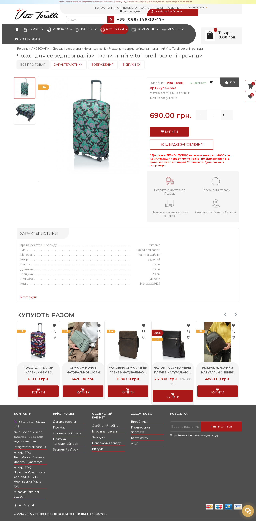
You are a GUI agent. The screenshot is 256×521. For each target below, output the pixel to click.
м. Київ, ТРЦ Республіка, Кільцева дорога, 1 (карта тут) (29, 457)
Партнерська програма (140, 430)
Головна (22, 48)
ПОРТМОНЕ (146, 29)
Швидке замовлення (183, 144)
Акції (134, 444)
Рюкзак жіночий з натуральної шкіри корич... (182, 372)
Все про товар (32, 64)
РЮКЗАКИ (60, 29)
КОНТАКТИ (147, 7)
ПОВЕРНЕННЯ (175, 7)
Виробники (139, 421)
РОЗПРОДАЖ (29, 39)
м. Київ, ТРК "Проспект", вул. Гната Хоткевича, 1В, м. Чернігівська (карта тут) (29, 477)
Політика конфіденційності (65, 441)
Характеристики (68, 64)
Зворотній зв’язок (65, 449)
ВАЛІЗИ (87, 29)
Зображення (103, 64)
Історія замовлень (105, 431)
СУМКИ (34, 29)
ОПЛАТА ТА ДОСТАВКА (122, 7)
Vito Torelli (175, 83)
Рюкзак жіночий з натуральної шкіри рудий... (227, 372)
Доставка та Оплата (67, 433)
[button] (235, 314)
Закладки (99, 437)
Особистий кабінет (167, 11)
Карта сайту (139, 438)
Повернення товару (106, 443)
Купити (171, 132)
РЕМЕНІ (174, 29)
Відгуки (97, 449)
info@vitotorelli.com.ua (30, 447)
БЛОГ (160, 7)
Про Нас (59, 427)
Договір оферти (64, 421)
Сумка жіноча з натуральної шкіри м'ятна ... (48, 372)
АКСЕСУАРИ (115, 29)
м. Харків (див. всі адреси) (26, 494)
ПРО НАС (99, 7)
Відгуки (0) (131, 64)
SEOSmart (99, 514)
